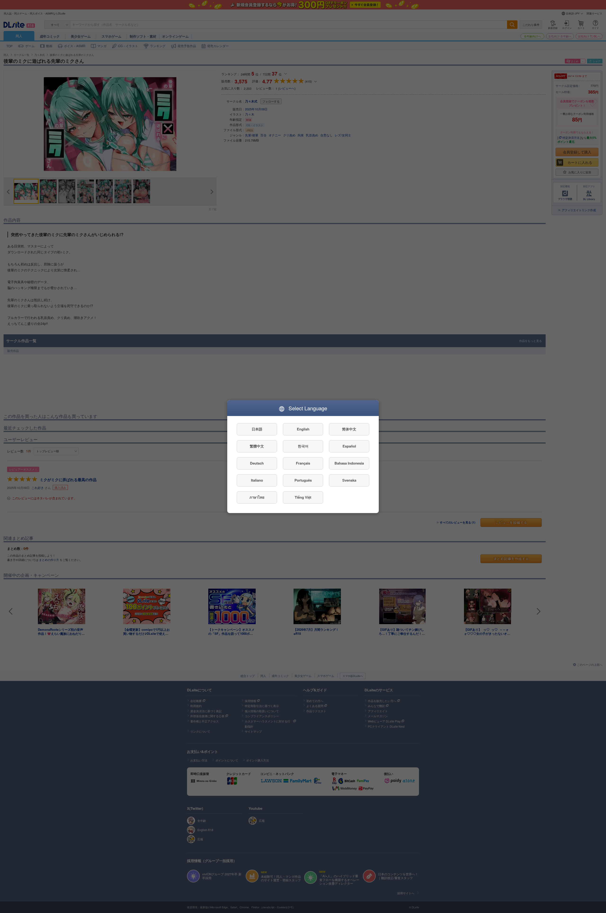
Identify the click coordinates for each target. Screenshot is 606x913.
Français (303, 463)
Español (349, 446)
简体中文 (349, 429)
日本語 (257, 429)
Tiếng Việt (303, 497)
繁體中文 (257, 446)
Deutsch (257, 463)
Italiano (257, 480)
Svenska (349, 480)
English (303, 429)
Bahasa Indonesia (349, 463)
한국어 (303, 446)
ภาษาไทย (257, 497)
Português (303, 480)
